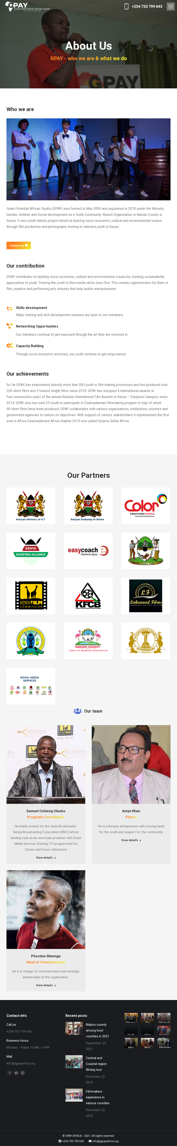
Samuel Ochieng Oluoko (45, 811)
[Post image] (74, 1028)
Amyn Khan (131, 811)
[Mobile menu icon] (171, 6)
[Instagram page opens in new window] (22, 1073)
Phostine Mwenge (46, 956)
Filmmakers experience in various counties (97, 1097)
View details (44, 857)
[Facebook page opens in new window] (10, 1073)
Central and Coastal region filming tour (96, 1064)
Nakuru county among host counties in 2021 (97, 1030)
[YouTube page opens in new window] (16, 1073)
